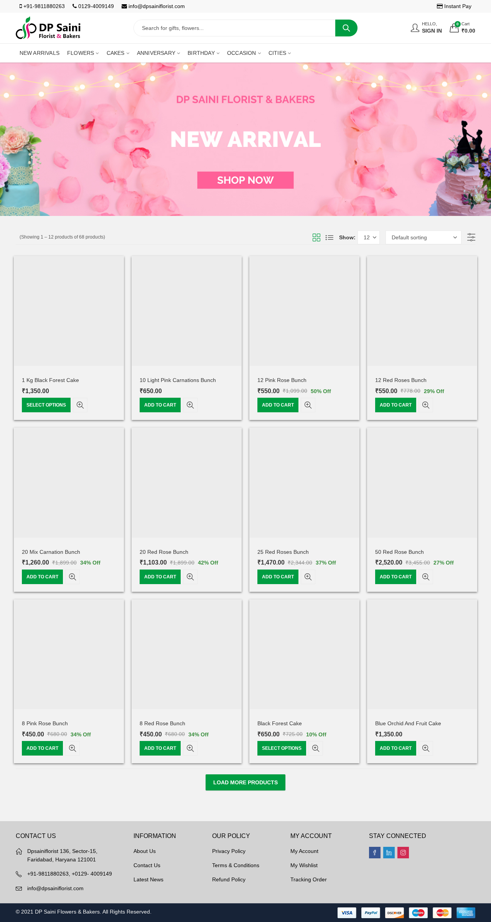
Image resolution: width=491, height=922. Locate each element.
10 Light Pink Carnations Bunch (178, 380)
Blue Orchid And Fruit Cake (408, 723)
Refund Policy (229, 879)
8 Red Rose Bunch (162, 723)
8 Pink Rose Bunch (45, 723)
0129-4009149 (95, 6)
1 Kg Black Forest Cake (50, 380)
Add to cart (160, 405)
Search (346, 28)
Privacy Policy (229, 851)
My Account (304, 851)
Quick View (80, 405)
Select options (46, 405)
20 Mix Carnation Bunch (51, 552)
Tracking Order (308, 879)
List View (329, 237)
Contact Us (146, 865)
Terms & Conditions (235, 865)
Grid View (316, 237)
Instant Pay (457, 6)
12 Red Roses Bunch (401, 380)
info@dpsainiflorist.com (156, 6)
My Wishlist (304, 865)
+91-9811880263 (43, 6)
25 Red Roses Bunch (283, 552)
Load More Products (245, 782)
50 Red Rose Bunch (399, 552)
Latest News (148, 879)
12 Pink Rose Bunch (281, 380)
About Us (144, 851)
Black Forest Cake (279, 723)
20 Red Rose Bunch (164, 552)
